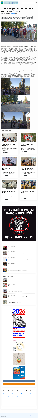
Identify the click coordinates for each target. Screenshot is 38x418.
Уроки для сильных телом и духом (27, 192)
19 (12, 396)
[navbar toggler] (36, 3)
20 (17, 396)
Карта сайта (21, 415)
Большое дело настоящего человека (8, 169)
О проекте (16, 415)
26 (12, 397)
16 (30, 394)
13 (17, 394)
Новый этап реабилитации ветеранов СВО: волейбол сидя (28, 169)
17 (3, 396)
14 (21, 394)
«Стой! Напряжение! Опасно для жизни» (27, 145)
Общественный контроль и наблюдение (8, 145)
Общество (13, 13)
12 (12, 394)
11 (8, 394)
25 (8, 397)
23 (30, 396)
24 (3, 397)
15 (26, 394)
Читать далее (5, 152)
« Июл (4, 401)
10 (3, 394)
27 (17, 397)
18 (8, 396)
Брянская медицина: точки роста (8, 192)
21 (21, 396)
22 (26, 396)
